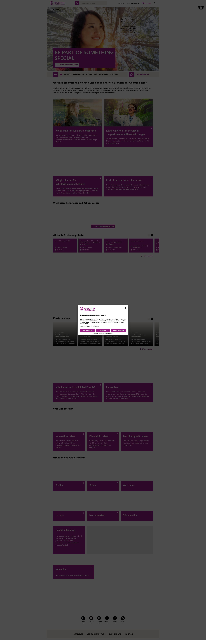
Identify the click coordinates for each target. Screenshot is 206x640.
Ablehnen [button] (103, 330)
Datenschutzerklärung (85, 326)
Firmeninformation (95, 326)
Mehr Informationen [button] (118, 330)
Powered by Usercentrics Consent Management (103, 333)
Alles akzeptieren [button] (87, 330)
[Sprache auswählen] (125, 308)
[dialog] (103, 320)
